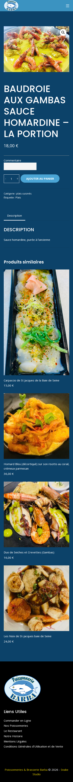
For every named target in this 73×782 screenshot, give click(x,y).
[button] (63, 32)
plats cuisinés (24, 193)
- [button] (5, 178)
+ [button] (17, 178)
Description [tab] (14, 215)
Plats (18, 197)
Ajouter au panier (40, 178)
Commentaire (12, 160)
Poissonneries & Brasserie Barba (26, 769)
